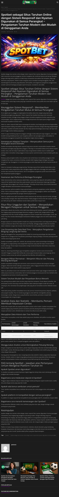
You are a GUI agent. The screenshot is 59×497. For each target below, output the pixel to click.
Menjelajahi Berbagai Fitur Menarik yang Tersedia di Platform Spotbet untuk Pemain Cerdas (29, 478)
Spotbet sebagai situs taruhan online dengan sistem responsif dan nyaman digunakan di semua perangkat (33, 435)
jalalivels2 (13, 444)
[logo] (29, 2)
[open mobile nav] (2, 2)
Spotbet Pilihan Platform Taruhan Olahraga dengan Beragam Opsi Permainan (47, 477)
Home (2, 7)
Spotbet (6, 7)
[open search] (57, 2)
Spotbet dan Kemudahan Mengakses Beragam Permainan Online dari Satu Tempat (8, 478)
